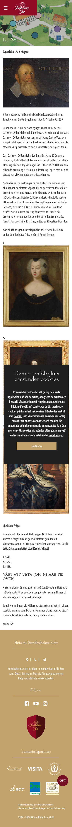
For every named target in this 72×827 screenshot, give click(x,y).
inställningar (56, 435)
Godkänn (36, 446)
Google (17, 416)
